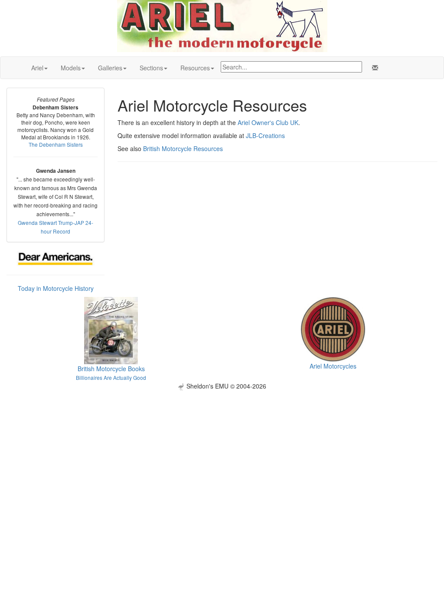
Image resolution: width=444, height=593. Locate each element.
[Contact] (373, 68)
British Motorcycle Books (111, 368)
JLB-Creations (265, 135)
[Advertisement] (222, 451)
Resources (195, 67)
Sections (151, 67)
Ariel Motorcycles (333, 366)
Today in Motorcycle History (56, 288)
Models (71, 67)
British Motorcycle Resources (183, 148)
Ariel (37, 67)
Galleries (110, 67)
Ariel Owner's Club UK (268, 122)
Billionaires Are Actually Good (111, 377)
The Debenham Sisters (56, 144)
